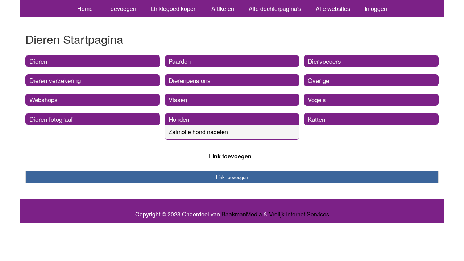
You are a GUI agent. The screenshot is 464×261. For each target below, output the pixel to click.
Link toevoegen (230, 156)
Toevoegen (121, 8)
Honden (179, 119)
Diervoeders (324, 61)
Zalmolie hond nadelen (198, 132)
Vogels (317, 99)
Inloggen (376, 8)
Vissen (178, 99)
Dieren (38, 61)
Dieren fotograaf (51, 119)
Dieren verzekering (55, 80)
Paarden (180, 61)
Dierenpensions (190, 80)
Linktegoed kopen (174, 8)
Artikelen (222, 8)
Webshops (43, 99)
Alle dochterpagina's (275, 8)
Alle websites (333, 8)
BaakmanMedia (241, 214)
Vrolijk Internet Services (299, 214)
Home (85, 8)
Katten (316, 119)
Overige (318, 80)
